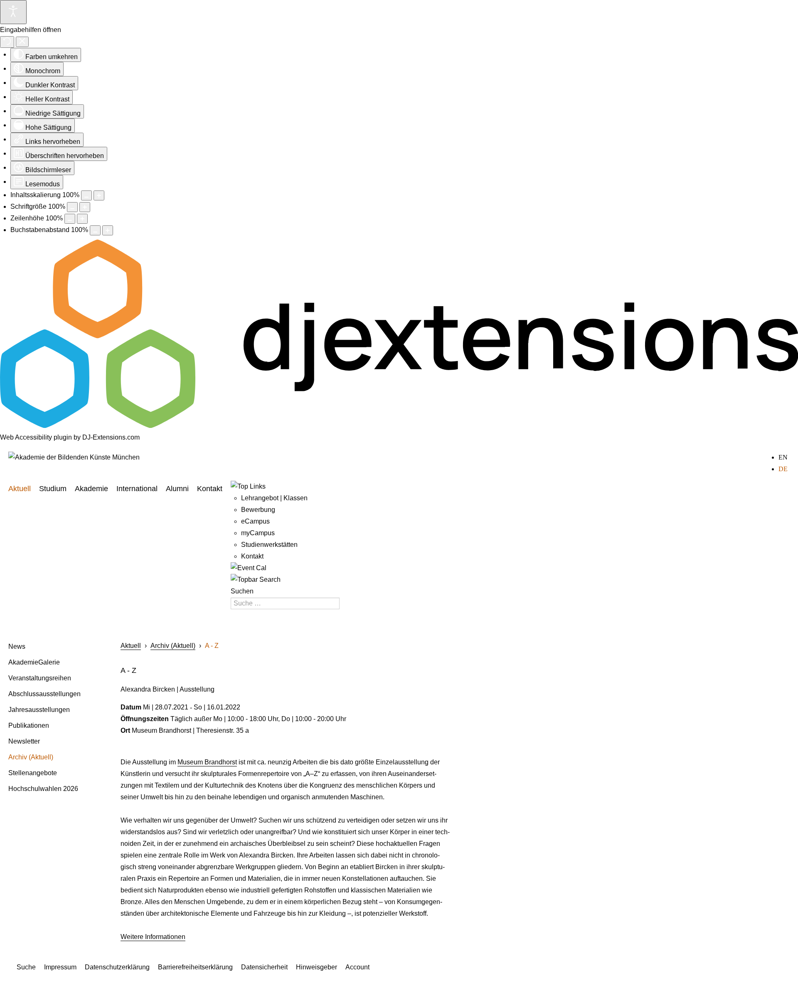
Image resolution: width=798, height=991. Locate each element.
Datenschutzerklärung (117, 967)
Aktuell (19, 488)
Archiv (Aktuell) (30, 757)
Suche (26, 967)
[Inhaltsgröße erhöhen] (99, 195)
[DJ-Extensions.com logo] (399, 425)
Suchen (242, 591)
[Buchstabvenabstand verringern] (95, 230)
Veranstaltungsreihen (39, 678)
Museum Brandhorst (207, 762)
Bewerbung (258, 509)
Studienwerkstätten (269, 544)
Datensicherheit (264, 967)
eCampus (255, 521)
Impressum (60, 967)
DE (783, 468)
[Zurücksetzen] (7, 42)
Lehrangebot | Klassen (274, 498)
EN (783, 457)
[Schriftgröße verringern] (72, 207)
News (16, 646)
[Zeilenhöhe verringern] (69, 219)
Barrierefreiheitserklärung (195, 967)
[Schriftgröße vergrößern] (84, 207)
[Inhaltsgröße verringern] (86, 195)
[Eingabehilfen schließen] (22, 42)
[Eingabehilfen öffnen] (13, 12)
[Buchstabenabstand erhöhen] (107, 230)
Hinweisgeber (316, 967)
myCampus (258, 532)
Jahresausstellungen (39, 709)
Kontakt (209, 488)
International (137, 488)
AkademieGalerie (34, 662)
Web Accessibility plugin (36, 437)
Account (357, 967)
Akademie (91, 488)
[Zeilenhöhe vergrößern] (82, 219)
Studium (52, 488)
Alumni (177, 488)
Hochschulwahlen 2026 (43, 788)
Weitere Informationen (153, 936)
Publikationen (28, 725)
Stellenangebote (32, 772)
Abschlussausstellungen (44, 693)
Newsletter (24, 741)
